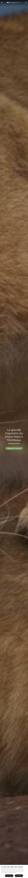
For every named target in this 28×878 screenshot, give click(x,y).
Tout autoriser (9, 875)
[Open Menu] (2, 2)
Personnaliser (19, 875)
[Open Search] (25, 2)
